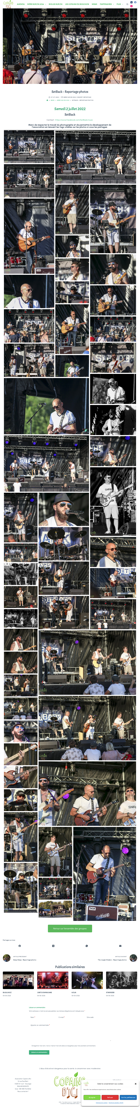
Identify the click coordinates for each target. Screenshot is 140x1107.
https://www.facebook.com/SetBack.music (74, 120)
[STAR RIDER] (121, 980)
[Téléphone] (131, 2)
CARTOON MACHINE (44, 992)
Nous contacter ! (23, 1091)
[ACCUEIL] (47, 100)
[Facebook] (135, 2)
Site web (90, 1017)
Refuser (110, 1097)
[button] (136, 1084)
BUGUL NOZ (7, 992)
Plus (119, 4)
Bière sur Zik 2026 (35, 4)
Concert (79, 97)
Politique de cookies (102, 1103)
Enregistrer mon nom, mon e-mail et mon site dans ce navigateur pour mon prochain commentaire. (64, 1046)
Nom (33, 1017)
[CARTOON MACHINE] (52, 980)
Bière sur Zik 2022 (70, 97)
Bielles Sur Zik (55, 4)
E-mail (62, 1017)
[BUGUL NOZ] (18, 980)
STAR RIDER (110, 992)
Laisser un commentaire (39, 1052)
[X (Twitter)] (53, 946)
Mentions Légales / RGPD (116, 1103)
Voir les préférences (128, 1097)
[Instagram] (131, 6)
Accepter (92, 1097)
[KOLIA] (87, 980)
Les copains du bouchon (77, 4)
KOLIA (74, 992)
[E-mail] (120, 946)
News (94, 4)
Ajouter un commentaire (40, 1025)
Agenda (21, 4)
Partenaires (106, 4)
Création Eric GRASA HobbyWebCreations (69, 1103)
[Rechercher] (127, 4)
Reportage (87, 97)
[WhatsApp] (87, 946)
